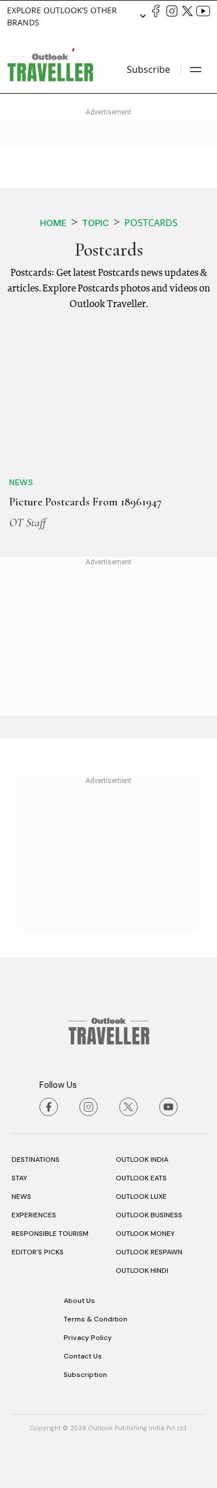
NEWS (21, 1196)
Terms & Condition (95, 1319)
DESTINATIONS (36, 1159)
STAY (19, 1178)
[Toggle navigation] (195, 69)
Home (53, 222)
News (21, 482)
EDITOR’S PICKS (38, 1252)
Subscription (85, 1374)
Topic (95, 222)
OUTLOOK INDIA (142, 1159)
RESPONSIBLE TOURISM (50, 1233)
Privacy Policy (88, 1337)
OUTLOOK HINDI (142, 1270)
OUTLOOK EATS (141, 1178)
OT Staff (27, 523)
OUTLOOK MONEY (145, 1233)
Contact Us (83, 1356)
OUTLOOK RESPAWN (149, 1252)
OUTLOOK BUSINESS (149, 1215)
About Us (79, 1300)
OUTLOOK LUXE (141, 1196)
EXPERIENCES (34, 1215)
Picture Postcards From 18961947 (85, 502)
